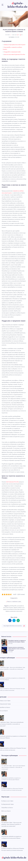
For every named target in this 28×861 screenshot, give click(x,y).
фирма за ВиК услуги (19, 607)
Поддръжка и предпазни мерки (12, 52)
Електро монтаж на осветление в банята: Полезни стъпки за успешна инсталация (16, 649)
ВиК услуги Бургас (6, 811)
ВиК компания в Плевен (12, 482)
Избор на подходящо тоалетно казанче (14, 44)
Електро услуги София (7, 801)
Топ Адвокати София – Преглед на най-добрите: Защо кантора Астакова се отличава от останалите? (13, 767)
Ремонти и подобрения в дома (14, 601)
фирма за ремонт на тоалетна (14, 611)
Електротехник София (7, 804)
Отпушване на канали (7, 807)
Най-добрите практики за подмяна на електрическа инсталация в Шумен (17, 641)
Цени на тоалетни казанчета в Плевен (14, 54)
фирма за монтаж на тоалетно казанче (13, 609)
